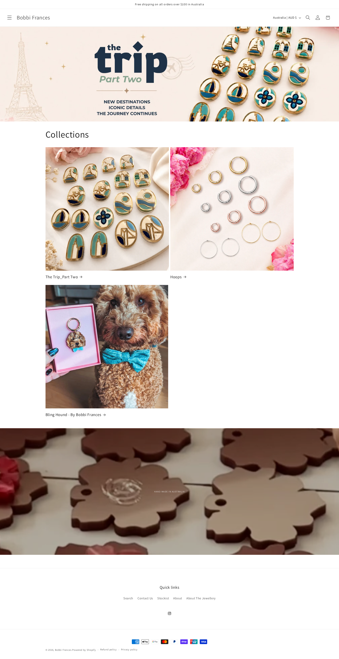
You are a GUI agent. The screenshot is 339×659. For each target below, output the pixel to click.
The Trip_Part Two (62, 276)
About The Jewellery (201, 598)
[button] (10, 18)
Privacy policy (129, 649)
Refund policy (108, 649)
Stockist (163, 598)
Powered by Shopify (84, 650)
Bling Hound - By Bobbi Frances (73, 414)
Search (128, 598)
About (177, 598)
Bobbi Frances (63, 650)
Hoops (176, 276)
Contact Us (145, 598)
